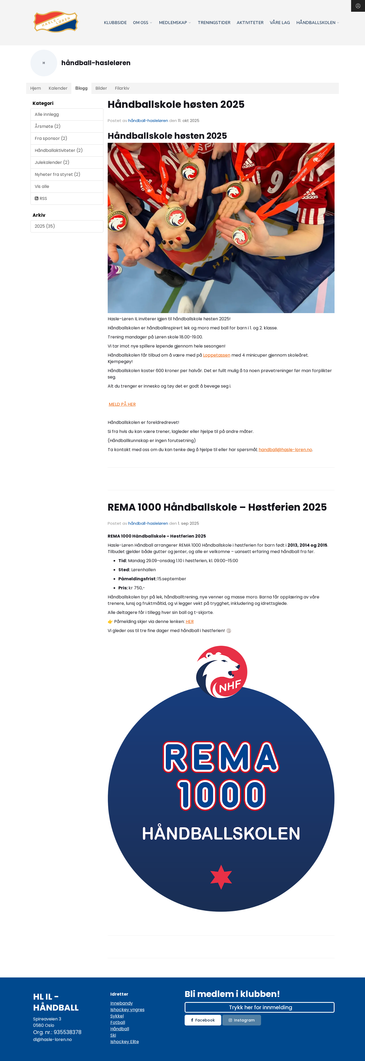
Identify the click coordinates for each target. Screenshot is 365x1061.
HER (190, 621)
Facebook (205, 1020)
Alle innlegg (47, 114)
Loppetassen (216, 355)
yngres (137, 1010)
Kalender (58, 88)
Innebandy (121, 1003)
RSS (42, 198)
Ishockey (119, 1010)
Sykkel (117, 1016)
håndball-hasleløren (148, 120)
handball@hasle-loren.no (285, 450)
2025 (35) (45, 226)
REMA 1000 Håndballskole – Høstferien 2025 (217, 507)
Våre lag (280, 22)
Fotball (117, 1022)
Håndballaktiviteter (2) (59, 150)
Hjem (35, 88)
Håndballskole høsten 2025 (176, 104)
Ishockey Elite (124, 1042)
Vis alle (42, 186)
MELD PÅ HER (122, 404)
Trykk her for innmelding (260, 1007)
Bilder (101, 88)
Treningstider (214, 22)
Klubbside (115, 22)
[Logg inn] (358, 6)
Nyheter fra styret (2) (57, 174)
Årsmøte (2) (48, 126)
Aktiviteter (250, 22)
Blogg (81, 88)
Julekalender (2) (52, 162)
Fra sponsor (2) (51, 138)
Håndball (119, 1029)
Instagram (244, 1020)
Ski (113, 1035)
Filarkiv (122, 88)
